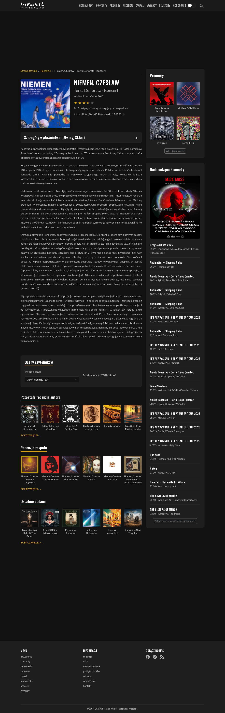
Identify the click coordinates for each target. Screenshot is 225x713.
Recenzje (128, 5)
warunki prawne (91, 666)
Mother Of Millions (188, 108)
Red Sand (155, 454)
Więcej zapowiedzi (175, 151)
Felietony (164, 5)
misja (85, 661)
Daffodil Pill (188, 143)
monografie (27, 681)
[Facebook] (148, 657)
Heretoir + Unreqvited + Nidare (167, 482)
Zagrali (140, 5)
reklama (87, 676)
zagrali (24, 676)
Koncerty (101, 5)
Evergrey (162, 143)
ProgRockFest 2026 (161, 245)
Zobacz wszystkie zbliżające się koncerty (175, 520)
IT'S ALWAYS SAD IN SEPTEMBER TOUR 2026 (175, 317)
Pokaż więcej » (30, 435)
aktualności (26, 656)
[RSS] (162, 657)
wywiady (25, 690)
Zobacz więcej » (31, 542)
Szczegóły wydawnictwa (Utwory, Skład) (54, 137)
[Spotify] (155, 657)
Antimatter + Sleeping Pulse (166, 262)
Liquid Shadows (158, 386)
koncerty (25, 661)
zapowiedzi (26, 666)
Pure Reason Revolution (162, 109)
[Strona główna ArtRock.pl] (32, 5)
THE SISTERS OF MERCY (163, 496)
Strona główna (29, 70)
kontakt (87, 686)
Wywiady (152, 5)
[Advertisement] (112, 38)
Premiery (115, 5)
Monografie (179, 5)
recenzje (25, 671)
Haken (153, 468)
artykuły (25, 686)
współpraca (89, 681)
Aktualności (86, 5)
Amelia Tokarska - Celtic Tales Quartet (172, 276)
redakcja (87, 656)
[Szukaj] (201, 5)
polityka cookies (91, 671)
